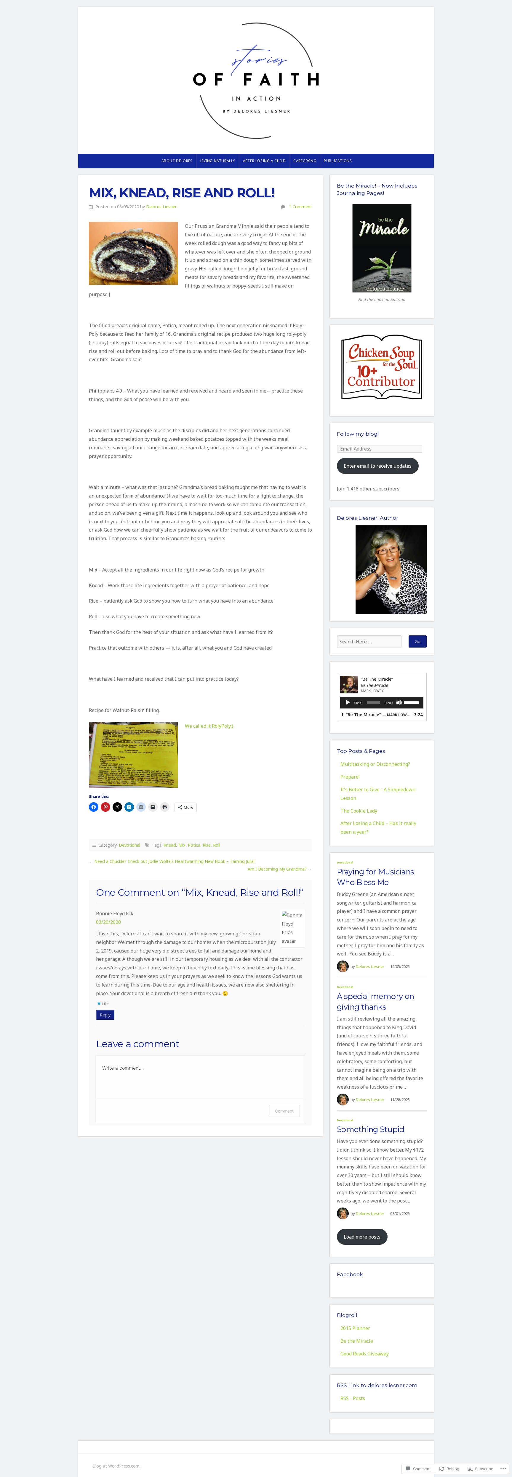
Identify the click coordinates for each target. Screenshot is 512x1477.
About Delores (177, 160)
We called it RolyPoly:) (209, 726)
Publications (338, 160)
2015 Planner (355, 1328)
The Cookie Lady (358, 811)
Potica (194, 845)
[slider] (412, 702)
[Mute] (399, 703)
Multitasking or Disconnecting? (375, 764)
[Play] (348, 703)
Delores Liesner (161, 206)
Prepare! (349, 777)
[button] (133, 253)
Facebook (350, 1274)
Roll (216, 845)
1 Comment (300, 206)
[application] (381, 702)
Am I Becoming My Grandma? (277, 869)
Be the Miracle (356, 1341)
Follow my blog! (358, 434)
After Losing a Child (264, 160)
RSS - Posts (352, 1398)
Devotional (129, 845)
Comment (284, 1110)
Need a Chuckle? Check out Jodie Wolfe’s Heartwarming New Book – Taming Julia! (174, 861)
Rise (207, 845)
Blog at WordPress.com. (116, 1466)
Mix (181, 845)
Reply (105, 1015)
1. (376, 714)
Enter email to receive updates (378, 466)
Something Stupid (370, 1129)
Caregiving (304, 160)
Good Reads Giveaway (364, 1353)
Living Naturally (218, 160)
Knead (170, 845)
